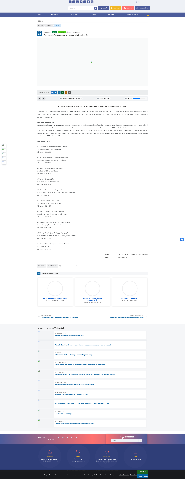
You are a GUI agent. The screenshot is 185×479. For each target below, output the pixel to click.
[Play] (39, 98)
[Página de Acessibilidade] (92, 1)
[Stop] (44, 98)
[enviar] (140, 440)
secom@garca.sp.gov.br (78, 461)
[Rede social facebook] (4, 162)
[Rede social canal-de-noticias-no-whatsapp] (4, 150)
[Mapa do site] (88, 1)
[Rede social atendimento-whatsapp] (4, 146)
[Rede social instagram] (4, 158)
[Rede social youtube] (4, 154)
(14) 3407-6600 (78, 459)
